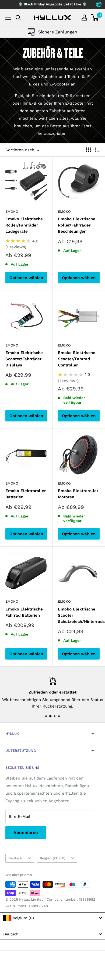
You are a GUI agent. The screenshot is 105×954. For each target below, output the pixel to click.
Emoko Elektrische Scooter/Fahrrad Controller (76, 359)
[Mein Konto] (84, 17)
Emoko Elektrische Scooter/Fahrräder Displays (24, 359)
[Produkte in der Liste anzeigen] (97, 149)
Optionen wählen (26, 277)
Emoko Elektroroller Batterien (25, 493)
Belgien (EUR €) (52, 858)
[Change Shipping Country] (99, 4)
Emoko (11, 212)
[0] (95, 17)
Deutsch (15, 858)
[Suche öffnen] (18, 17)
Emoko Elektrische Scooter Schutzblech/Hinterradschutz (79, 615)
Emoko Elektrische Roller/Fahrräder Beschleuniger (76, 225)
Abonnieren (25, 832)
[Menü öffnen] (8, 18)
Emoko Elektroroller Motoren (78, 493)
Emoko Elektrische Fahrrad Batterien (24, 612)
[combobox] (52, 917)
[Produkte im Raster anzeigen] (88, 149)
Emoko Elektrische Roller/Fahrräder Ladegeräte (24, 225)
